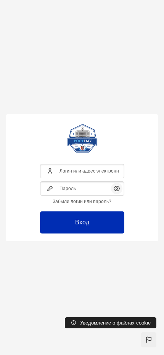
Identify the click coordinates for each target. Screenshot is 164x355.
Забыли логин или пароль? (82, 201)
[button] (148, 339)
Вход (82, 222)
